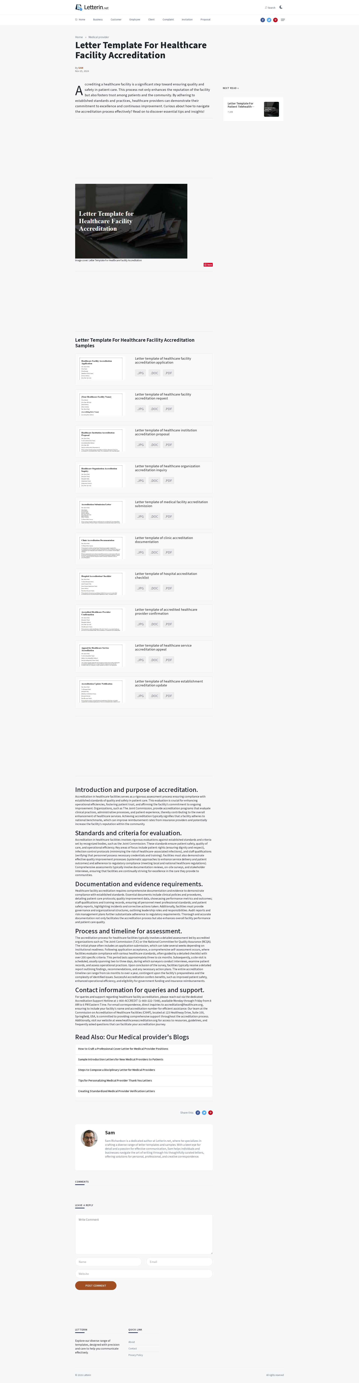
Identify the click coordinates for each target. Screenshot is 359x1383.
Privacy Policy (135, 1354)
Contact (132, 1348)
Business (98, 19)
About (131, 1341)
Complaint (168, 19)
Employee (135, 19)
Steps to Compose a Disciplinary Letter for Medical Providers (116, 1070)
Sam (110, 1132)
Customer (116, 19)
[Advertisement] (144, 148)
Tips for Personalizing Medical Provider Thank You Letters (115, 1080)
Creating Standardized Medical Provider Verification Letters (116, 1091)
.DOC (154, 373)
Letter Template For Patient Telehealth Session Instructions (241, 106)
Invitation (187, 19)
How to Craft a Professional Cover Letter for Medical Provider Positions (123, 1048)
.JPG (140, 373)
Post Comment (95, 1285)
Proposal (205, 19)
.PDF (168, 373)
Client (151, 19)
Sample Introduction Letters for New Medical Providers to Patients (120, 1059)
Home (81, 19)
